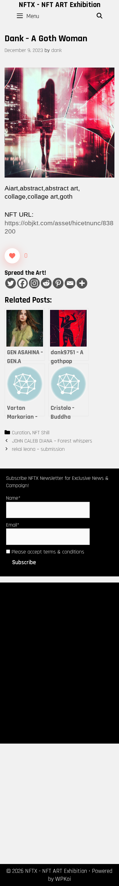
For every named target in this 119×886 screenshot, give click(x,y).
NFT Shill (40, 432)
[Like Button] (12, 255)
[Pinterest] (58, 283)
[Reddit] (46, 283)
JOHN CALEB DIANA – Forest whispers (52, 440)
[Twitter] (10, 283)
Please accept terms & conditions (47, 551)
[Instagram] (34, 283)
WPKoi (63, 879)
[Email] (70, 283)
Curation (21, 432)
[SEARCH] (99, 16)
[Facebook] (22, 283)
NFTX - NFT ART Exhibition (59, 5)
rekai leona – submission (38, 449)
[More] (82, 283)
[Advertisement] (59, 662)
